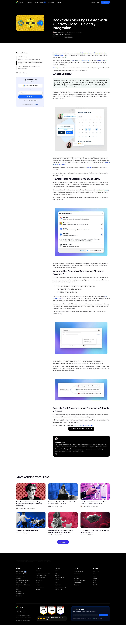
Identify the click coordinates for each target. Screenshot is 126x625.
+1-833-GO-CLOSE (78, 571)
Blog (56, 573)
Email (17, 587)
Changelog (76, 584)
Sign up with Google (98, 618)
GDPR (94, 580)
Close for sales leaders (41, 575)
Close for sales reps (40, 577)
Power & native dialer (21, 582)
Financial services (40, 587)
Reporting (18, 578)
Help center (76, 573)
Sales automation (20, 576)
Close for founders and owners (43, 573)
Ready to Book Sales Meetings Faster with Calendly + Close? (29, 67)
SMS (17, 589)
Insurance (38, 589)
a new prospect (75, 60)
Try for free (105, 2)
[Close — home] (19, 607)
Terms (94, 576)
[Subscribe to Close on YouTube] (21, 611)
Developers (76, 578)
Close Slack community (60, 587)
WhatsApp (18, 591)
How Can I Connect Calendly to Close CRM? (29, 59)
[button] (30, 2)
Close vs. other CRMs (60, 577)
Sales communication (21, 573)
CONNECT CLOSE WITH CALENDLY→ (81, 428)
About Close (96, 571)
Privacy (95, 578)
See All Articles (63, 542)
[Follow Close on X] (24, 611)
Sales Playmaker (59, 589)
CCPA (94, 582)
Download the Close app (80, 580)
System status (77, 582)
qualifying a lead (86, 60)
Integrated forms (20, 593)
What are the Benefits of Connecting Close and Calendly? (30, 63)
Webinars (57, 575)
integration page (103, 190)
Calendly (55, 68)
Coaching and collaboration (23, 584)
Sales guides (58, 584)
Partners (57, 579)
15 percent (87, 167)
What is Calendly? (22, 57)
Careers (95, 573)
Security (95, 584)
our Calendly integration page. (84, 425)
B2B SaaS (38, 584)
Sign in (36, 104)
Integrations (19, 595)
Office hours (77, 576)
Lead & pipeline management (23, 580)
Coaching (38, 582)
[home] (20, 2)
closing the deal (102, 60)
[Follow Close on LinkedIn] (17, 611)
